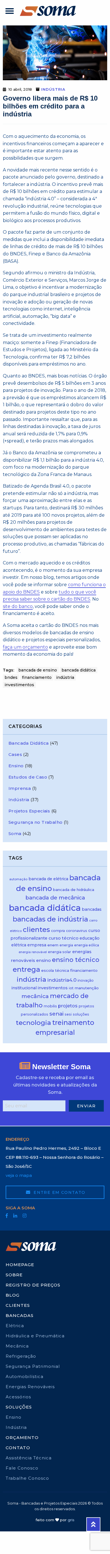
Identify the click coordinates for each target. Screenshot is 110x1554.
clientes (36, 929)
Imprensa (19, 788)
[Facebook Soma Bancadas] (7, 1215)
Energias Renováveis (30, 1386)
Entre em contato (58, 1192)
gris (71, 1520)
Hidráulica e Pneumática (35, 1335)
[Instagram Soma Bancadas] (25, 1215)
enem (52, 945)
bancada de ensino (37, 670)
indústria (65, 677)
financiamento (37, 677)
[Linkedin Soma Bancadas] (15, 1215)
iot (71, 988)
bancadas (92, 909)
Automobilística (24, 1376)
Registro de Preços (33, 1285)
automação (18, 879)
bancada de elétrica (48, 878)
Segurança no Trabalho (35, 822)
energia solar (59, 952)
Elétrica (15, 1325)
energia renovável (33, 952)
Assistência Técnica (29, 1457)
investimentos (19, 684)
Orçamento (22, 1437)
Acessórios (18, 1396)
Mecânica (17, 1346)
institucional (24, 987)
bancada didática (78, 670)
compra (58, 931)
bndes (11, 677)
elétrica (18, 944)
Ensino (15, 765)
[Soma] (48, 11)
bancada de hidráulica (73, 889)
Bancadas (20, 1315)
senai (56, 1013)
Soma (14, 833)
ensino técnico (75, 960)
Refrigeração (21, 1356)
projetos (68, 1006)
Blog (12, 1295)
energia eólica (86, 945)
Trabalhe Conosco (27, 1478)
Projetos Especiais (29, 811)
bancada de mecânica (55, 897)
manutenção (87, 988)
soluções (81, 1014)
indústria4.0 (61, 980)
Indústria (53, 89)
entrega (26, 969)
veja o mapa (19, 1175)
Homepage (20, 1264)
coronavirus (76, 931)
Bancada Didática (28, 743)
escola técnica (55, 970)
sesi (68, 1014)
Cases (15, 754)
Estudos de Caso (27, 777)
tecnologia (33, 1023)
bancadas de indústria (50, 919)
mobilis (50, 1006)
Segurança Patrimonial (33, 1366)
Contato (18, 1447)
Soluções (19, 1407)
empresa (36, 944)
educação (90, 938)
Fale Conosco (22, 1468)
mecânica (35, 996)
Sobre (14, 1274)
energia (66, 945)
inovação (86, 980)
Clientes (18, 1305)
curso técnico (63, 938)
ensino (43, 960)
